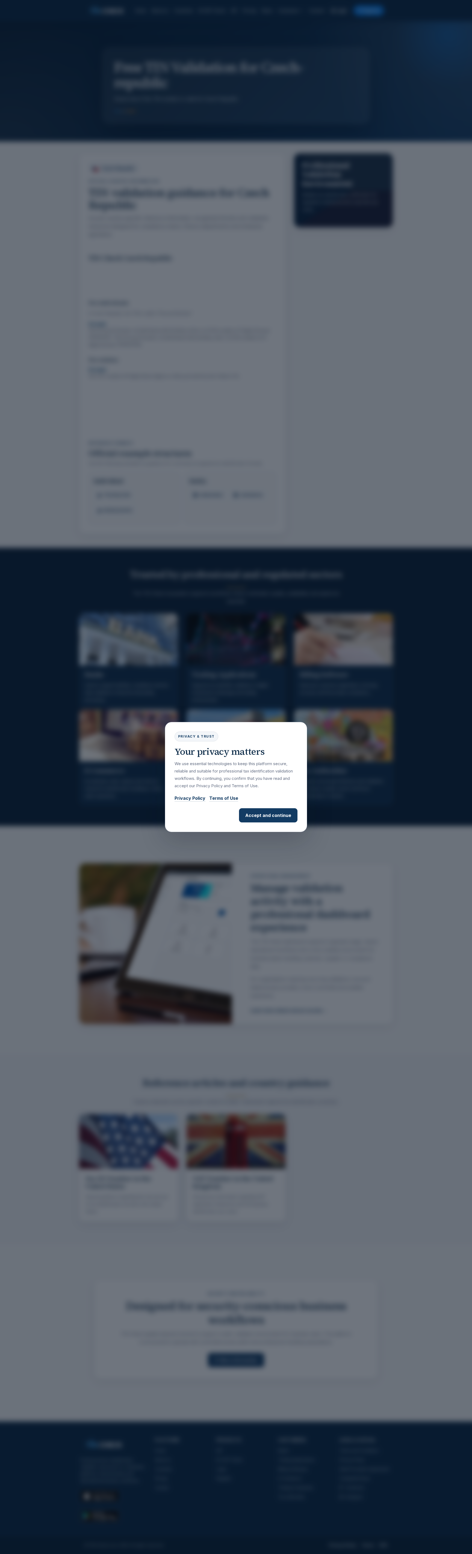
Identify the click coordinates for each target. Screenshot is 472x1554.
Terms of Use (223, 798)
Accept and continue (268, 815)
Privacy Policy (190, 798)
